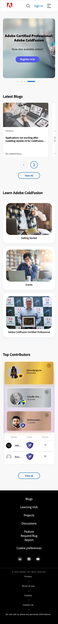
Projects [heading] (29, 515)
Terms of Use (28, 586)
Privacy (28, 576)
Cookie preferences (28, 548)
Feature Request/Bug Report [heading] (29, 535)
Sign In (38, 6)
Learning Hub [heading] (29, 507)
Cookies (28, 595)
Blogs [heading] (29, 499)
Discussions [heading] (28, 523)
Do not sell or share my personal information (28, 614)
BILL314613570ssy (13, 153)
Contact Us (28, 605)
